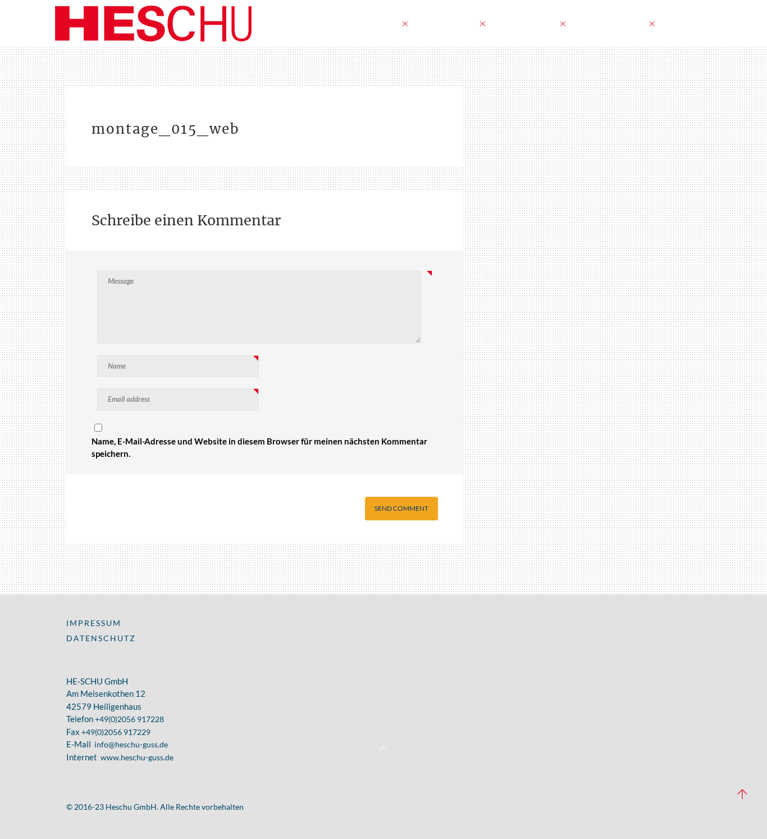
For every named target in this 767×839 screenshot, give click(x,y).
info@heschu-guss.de (131, 744)
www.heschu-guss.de (137, 757)
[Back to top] (383, 744)
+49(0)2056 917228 (129, 719)
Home (381, 23)
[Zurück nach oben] (742, 795)
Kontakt (685, 23)
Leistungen (445, 23)
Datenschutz (101, 638)
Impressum (93, 623)
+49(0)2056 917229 (115, 732)
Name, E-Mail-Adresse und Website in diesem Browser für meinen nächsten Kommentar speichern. (259, 447)
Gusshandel (523, 23)
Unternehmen (609, 23)
